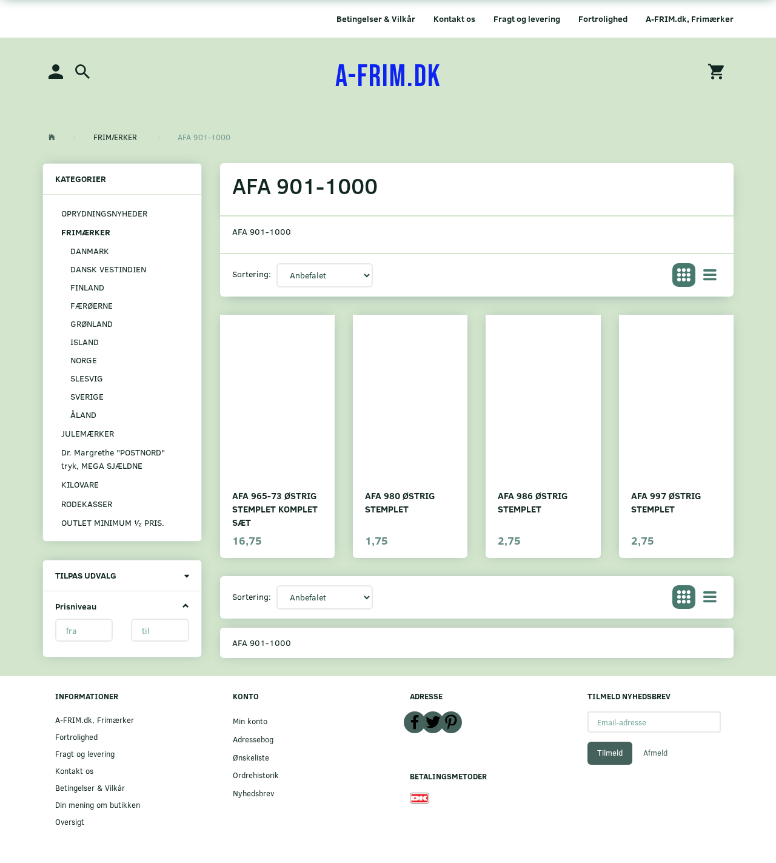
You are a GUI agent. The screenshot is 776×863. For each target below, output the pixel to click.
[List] (709, 275)
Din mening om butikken (97, 804)
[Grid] (683, 275)
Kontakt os (454, 18)
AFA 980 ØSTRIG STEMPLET (400, 502)
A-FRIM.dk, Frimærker (690, 18)
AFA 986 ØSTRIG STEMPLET (532, 502)
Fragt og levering (526, 18)
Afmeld (655, 752)
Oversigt (69, 821)
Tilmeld (610, 752)
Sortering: (251, 274)
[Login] (55, 71)
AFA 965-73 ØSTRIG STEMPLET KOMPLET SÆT (275, 508)
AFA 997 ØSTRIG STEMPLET (666, 502)
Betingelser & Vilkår (375, 18)
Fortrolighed (602, 18)
